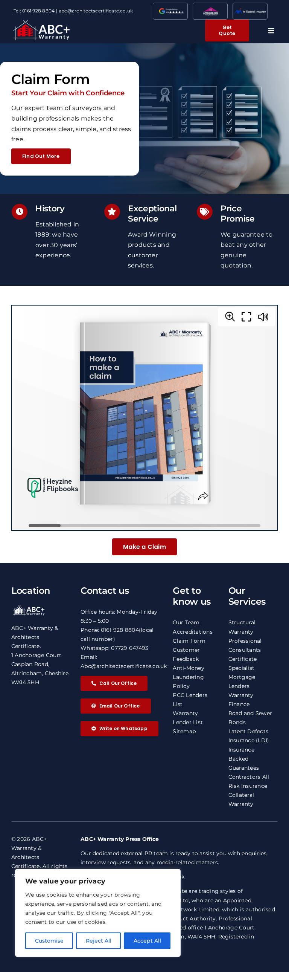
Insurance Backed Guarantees (243, 758)
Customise (49, 940)
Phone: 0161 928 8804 (110, 630)
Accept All (147, 940)
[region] (98, 913)
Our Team (186, 622)
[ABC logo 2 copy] (41, 23)
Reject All (98, 940)
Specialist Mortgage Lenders (242, 677)
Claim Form (189, 640)
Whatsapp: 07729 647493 (114, 648)
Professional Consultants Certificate (245, 649)
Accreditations (192, 631)
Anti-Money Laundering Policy (188, 677)
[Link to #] (271, 30)
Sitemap (184, 731)
